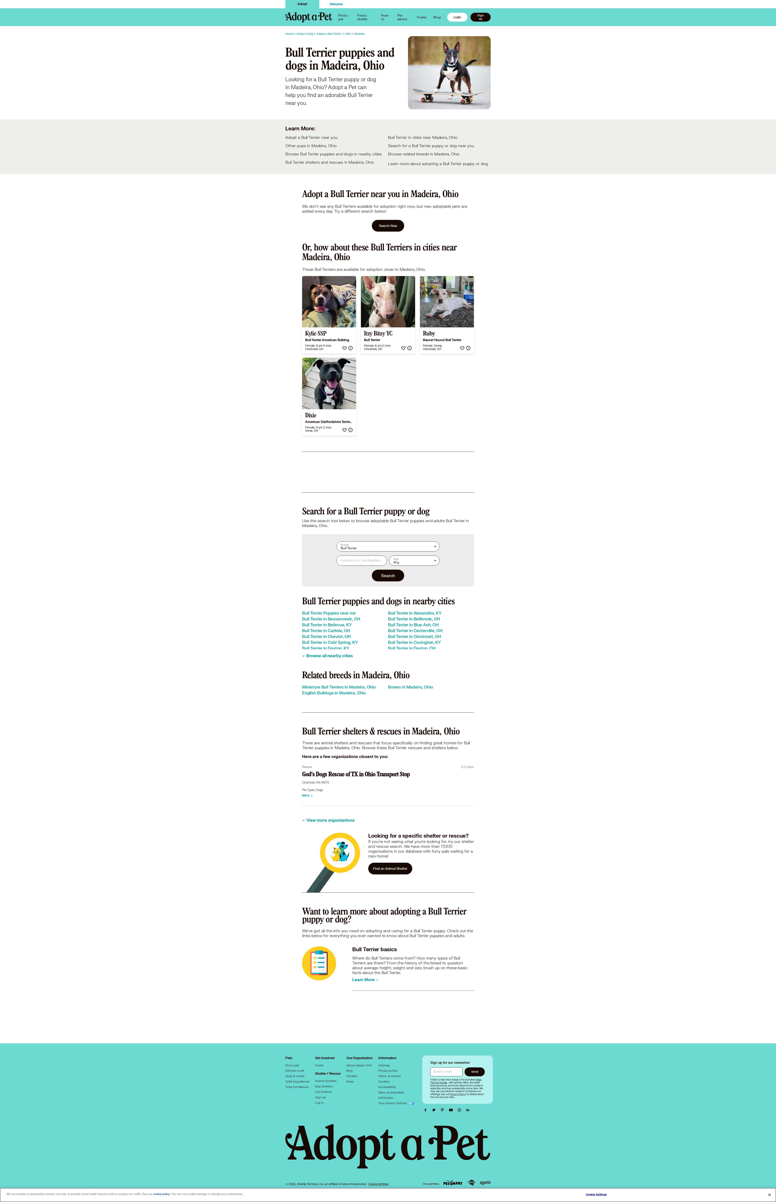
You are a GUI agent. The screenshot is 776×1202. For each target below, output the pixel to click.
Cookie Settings (378, 1184)
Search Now (388, 226)
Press (350, 1081)
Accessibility (387, 1087)
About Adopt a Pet (358, 1065)
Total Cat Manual (296, 1087)
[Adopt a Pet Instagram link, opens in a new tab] (460, 1110)
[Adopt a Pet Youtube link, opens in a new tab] (452, 1110)
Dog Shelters (324, 1086)
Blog (349, 1070)
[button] (344, 348)
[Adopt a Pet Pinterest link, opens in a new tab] (443, 1110)
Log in (319, 1102)
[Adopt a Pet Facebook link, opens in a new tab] (426, 1110)
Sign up (480, 17)
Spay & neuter (295, 1076)
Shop (437, 17)
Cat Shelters (323, 1091)
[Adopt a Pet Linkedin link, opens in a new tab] (468, 1110)
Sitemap (384, 1065)
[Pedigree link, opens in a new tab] (471, 1183)
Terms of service (389, 1076)
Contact (351, 1076)
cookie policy (161, 1194)
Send (474, 1071)
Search (388, 575)
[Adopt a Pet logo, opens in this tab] (388, 1150)
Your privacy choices (392, 1103)
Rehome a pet (294, 1070)
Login (457, 17)
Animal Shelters (326, 1081)
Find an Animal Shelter (390, 868)
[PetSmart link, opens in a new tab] (453, 1182)
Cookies (383, 1081)
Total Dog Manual (297, 1081)
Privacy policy (387, 1070)
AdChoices (385, 1097)
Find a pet (292, 1065)
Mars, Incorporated (391, 1092)
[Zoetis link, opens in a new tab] (485, 1183)
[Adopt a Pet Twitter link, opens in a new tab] (435, 1110)
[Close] (769, 1194)
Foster (422, 17)
